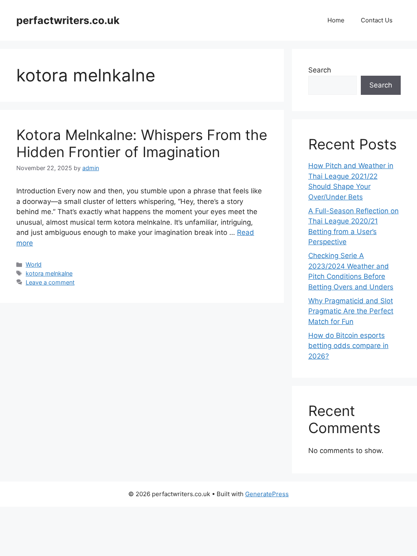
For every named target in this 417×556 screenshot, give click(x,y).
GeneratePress (267, 494)
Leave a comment (50, 282)
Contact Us (377, 20)
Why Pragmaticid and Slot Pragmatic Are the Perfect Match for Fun (350, 311)
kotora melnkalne (49, 273)
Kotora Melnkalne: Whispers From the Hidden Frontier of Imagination (141, 143)
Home (336, 20)
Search (319, 70)
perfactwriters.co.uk (68, 20)
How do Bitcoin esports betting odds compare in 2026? (348, 345)
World (34, 264)
